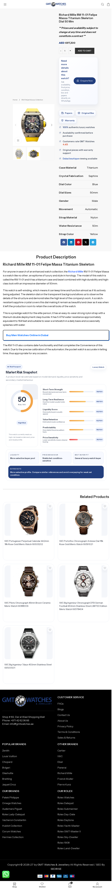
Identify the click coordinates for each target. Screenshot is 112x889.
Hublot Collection (12, 825)
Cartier (61, 750)
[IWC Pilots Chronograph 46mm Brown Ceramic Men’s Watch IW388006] (29, 581)
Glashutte (7, 773)
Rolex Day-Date (66, 814)
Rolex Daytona (65, 820)
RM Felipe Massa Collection (32, 100)
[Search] (102, 4)
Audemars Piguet (12, 808)
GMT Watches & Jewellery (53, 864)
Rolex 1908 (63, 842)
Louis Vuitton (9, 756)
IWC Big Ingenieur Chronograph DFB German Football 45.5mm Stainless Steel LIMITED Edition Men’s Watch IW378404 (83, 606)
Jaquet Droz (9, 784)
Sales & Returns (66, 737)
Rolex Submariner (67, 808)
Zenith (5, 750)
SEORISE (56, 868)
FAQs (60, 703)
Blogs (60, 709)
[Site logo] (56, 4)
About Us (62, 720)
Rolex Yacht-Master (68, 825)
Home (15, 100)
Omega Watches (11, 803)
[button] (16, 125)
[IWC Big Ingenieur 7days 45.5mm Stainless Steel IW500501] (29, 643)
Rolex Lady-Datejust (13, 814)
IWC (60, 756)
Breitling (7, 778)
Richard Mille (75, 271)
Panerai (61, 767)
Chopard (7, 762)
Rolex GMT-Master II (69, 831)
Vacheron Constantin (14, 820)
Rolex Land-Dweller (68, 848)
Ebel (60, 762)
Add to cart (84, 51)
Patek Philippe (10, 797)
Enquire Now (86, 80)
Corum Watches (11, 831)
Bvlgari (6, 767)
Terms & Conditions (68, 731)
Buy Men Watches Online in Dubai (27, 335)
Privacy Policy (65, 726)
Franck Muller (65, 778)
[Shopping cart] (108, 4)
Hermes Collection (12, 837)
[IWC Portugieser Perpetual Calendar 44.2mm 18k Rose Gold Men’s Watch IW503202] (29, 520)
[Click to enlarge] (18, 140)
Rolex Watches (65, 797)
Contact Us (63, 715)
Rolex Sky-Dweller (67, 837)
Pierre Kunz (64, 784)
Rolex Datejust (65, 803)
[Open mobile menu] (5, 4)
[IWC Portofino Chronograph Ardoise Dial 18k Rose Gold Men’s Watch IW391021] (83, 520)
